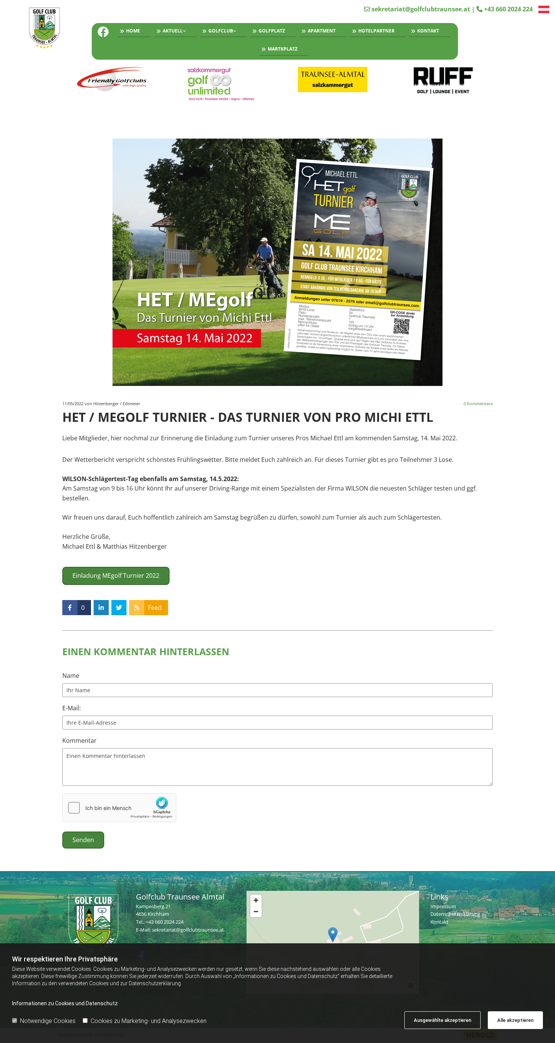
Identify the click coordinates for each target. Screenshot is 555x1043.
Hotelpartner (376, 31)
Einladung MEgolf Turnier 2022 (115, 575)
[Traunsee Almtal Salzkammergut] (332, 80)
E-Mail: (71, 708)
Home (133, 31)
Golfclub (220, 31)
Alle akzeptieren (515, 1020)
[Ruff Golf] (443, 81)
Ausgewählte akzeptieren (442, 1020)
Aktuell (173, 31)
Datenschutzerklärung (455, 913)
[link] (174, 32)
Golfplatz (272, 31)
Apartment (322, 31)
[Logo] (47, 29)
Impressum (443, 906)
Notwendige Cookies (48, 1020)
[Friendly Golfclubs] (112, 80)
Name (70, 675)
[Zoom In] (256, 900)
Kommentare (478, 403)
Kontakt (428, 31)
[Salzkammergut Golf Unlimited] (222, 84)
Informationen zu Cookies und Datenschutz (65, 1003)
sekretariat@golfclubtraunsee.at (421, 9)
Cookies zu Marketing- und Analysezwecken (149, 1020)
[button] (333, 935)
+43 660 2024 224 (508, 9)
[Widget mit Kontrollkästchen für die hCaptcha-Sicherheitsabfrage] (119, 807)
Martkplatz (283, 49)
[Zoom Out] (256, 911)
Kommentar (79, 740)
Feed (155, 607)
